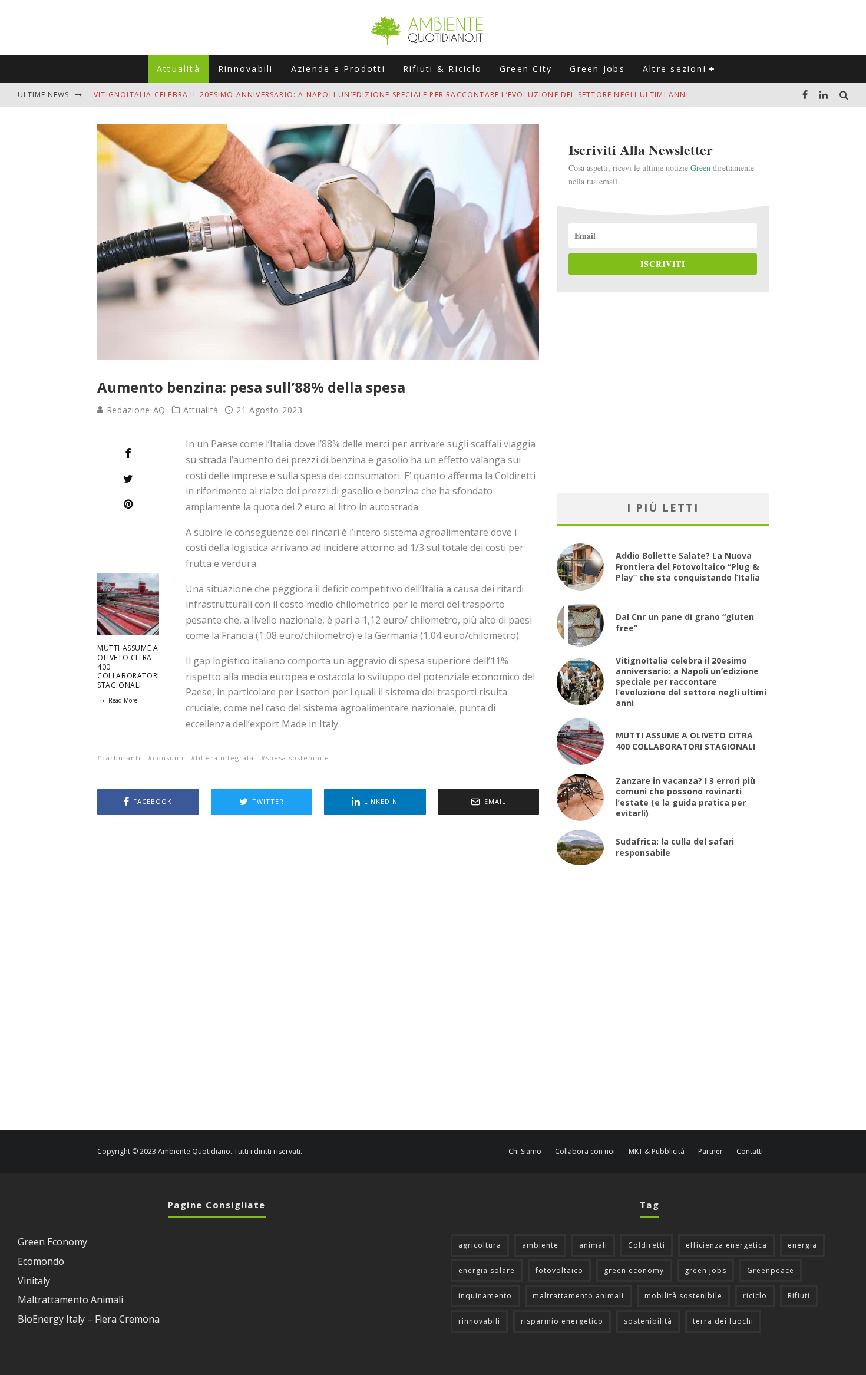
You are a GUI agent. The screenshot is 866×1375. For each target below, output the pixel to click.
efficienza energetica (726, 1245)
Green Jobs (597, 68)
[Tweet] (128, 478)
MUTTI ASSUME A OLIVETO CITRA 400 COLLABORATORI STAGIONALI (685, 740)
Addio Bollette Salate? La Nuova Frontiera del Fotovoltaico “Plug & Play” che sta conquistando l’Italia (688, 566)
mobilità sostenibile (683, 1296)
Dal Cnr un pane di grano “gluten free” (685, 622)
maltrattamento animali (578, 1296)
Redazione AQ (135, 410)
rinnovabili (479, 1321)
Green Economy (52, 1241)
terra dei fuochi (723, 1321)
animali (593, 1245)
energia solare (486, 1270)
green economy (634, 1270)
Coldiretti (646, 1245)
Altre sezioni (674, 68)
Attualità (178, 68)
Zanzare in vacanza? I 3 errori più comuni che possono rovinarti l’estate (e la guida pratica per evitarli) (685, 797)
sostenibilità (648, 1321)
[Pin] (128, 504)
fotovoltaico (559, 1270)
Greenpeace (770, 1270)
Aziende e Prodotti (338, 68)
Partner (710, 1151)
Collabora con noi (585, 1151)
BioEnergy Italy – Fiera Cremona (89, 1319)
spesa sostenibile (297, 757)
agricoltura (479, 1245)
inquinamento (485, 1296)
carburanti (121, 757)
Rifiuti (799, 1296)
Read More (122, 700)
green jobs (705, 1270)
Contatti (749, 1151)
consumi (168, 757)
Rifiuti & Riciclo (442, 68)
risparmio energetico (562, 1321)
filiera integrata (225, 757)
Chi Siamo (524, 1151)
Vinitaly (34, 1280)
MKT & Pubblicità (657, 1151)
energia (802, 1245)
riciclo (755, 1296)
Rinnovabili (245, 68)
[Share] (128, 453)
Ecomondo (41, 1261)
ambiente (540, 1245)
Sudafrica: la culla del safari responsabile (675, 847)
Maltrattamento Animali (70, 1299)
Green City (526, 68)
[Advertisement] (318, 974)
